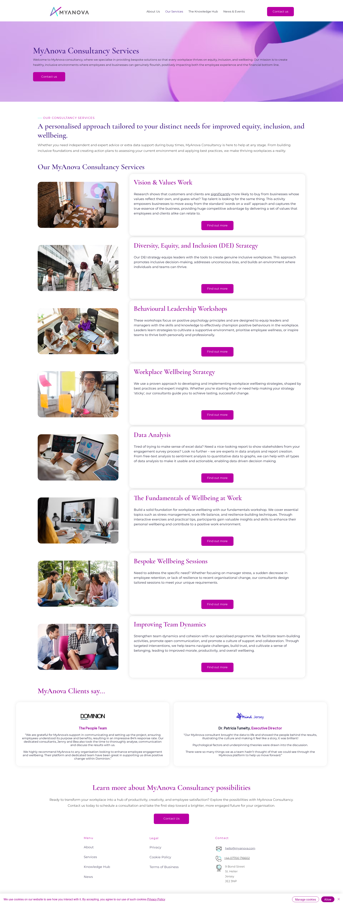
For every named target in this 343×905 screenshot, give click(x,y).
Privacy (155, 847)
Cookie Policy (160, 857)
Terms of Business (164, 867)
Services (90, 857)
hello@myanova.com (240, 848)
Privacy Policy (156, 899)
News (88, 877)
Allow (327, 899)
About (89, 847)
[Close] (339, 899)
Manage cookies (305, 899)
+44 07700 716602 (237, 858)
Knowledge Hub (97, 867)
